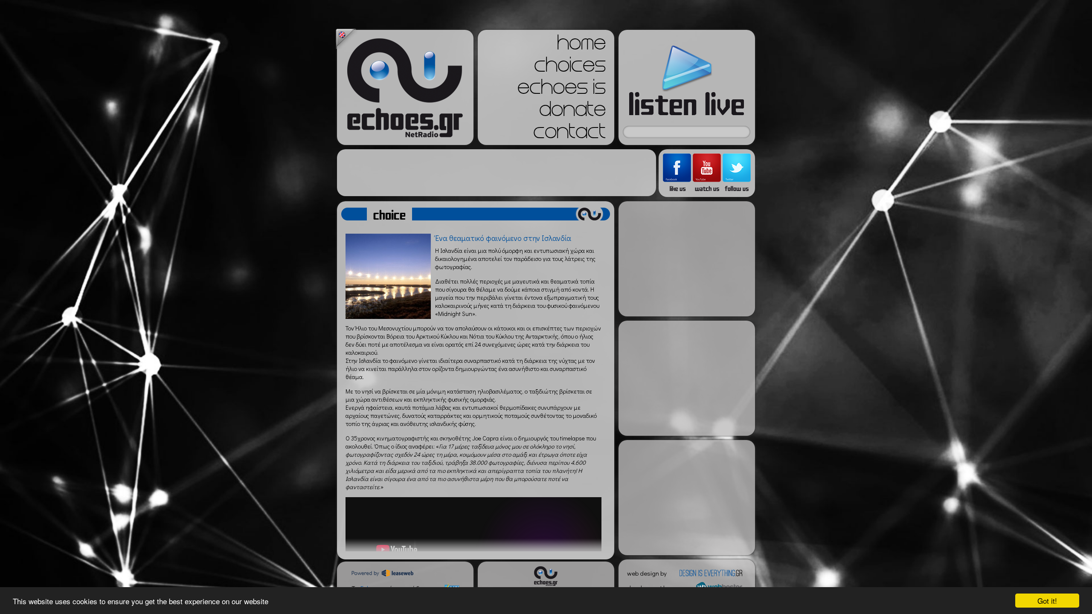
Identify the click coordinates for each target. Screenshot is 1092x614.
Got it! (1047, 600)
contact (569, 134)
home (581, 45)
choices (570, 67)
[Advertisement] (496, 173)
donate (572, 111)
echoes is (561, 89)
